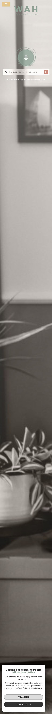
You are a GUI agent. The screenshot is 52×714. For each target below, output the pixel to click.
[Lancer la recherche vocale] (26, 57)
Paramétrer (23, 697)
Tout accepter (24, 704)
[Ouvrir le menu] (6, 4)
